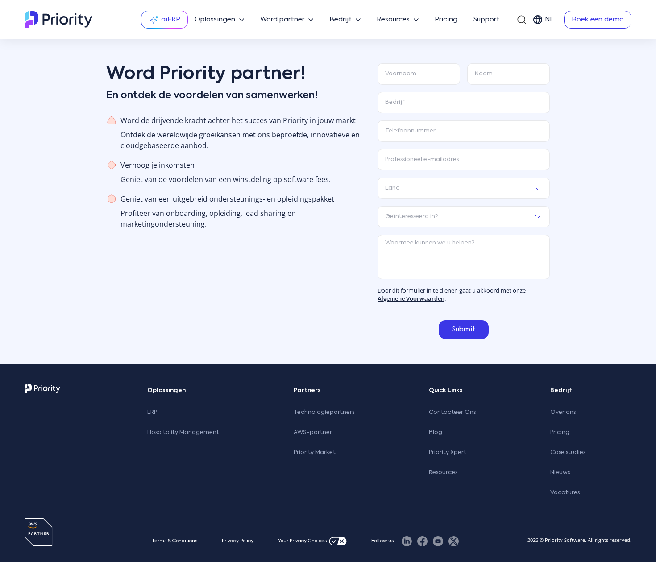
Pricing (559, 432)
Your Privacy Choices (302, 541)
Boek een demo (598, 19)
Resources (443, 472)
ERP (152, 412)
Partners (307, 390)
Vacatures (565, 493)
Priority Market (315, 452)
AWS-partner (313, 432)
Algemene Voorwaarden (411, 298)
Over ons (563, 412)
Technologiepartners (324, 412)
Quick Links (446, 390)
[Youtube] (438, 541)
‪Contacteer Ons (452, 412)
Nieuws (560, 472)
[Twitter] (453, 541)
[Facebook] (422, 541)
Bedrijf (561, 390)
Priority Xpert (447, 452)
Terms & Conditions (174, 541)
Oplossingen (166, 390)
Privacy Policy (237, 541)
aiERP (170, 19)
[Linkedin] (407, 541)
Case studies (567, 452)
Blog (435, 432)
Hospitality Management (183, 432)
